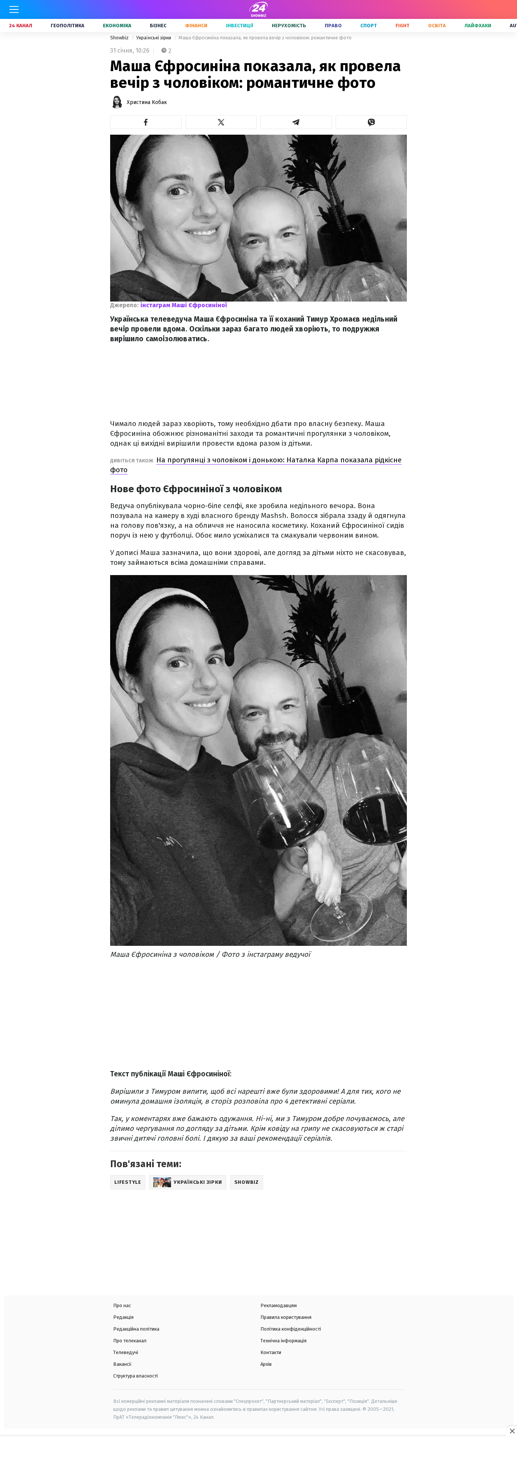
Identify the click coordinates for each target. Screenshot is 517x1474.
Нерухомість (289, 25)
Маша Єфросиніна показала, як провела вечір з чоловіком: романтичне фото (265, 37)
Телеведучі (125, 1352)
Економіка (117, 25)
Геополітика (67, 25)
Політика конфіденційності (290, 1329)
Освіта (437, 25)
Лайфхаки (477, 25)
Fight (403, 25)
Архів (266, 1364)
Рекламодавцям (278, 1305)
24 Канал (20, 25)
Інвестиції (239, 25)
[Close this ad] (511, 1431)
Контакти (270, 1352)
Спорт (368, 25)
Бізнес (158, 25)
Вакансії (122, 1364)
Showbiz (120, 37)
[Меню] (14, 9)
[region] (258, 1456)
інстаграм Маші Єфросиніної (183, 305)
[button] (146, 122)
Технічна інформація (283, 1340)
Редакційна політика (136, 1329)
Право (333, 25)
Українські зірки (154, 37)
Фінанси (196, 25)
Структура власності (135, 1376)
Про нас (122, 1305)
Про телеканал (129, 1340)
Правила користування (285, 1317)
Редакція (123, 1317)
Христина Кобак (147, 102)
